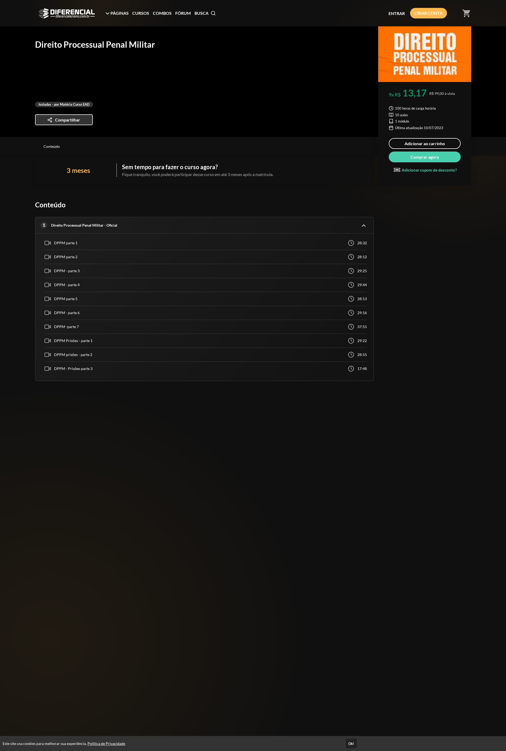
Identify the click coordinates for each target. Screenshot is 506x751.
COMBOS (162, 13)
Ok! (351, 744)
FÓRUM (183, 13)
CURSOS (140, 13)
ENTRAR (396, 13)
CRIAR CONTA (428, 13)
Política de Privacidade (106, 743)
